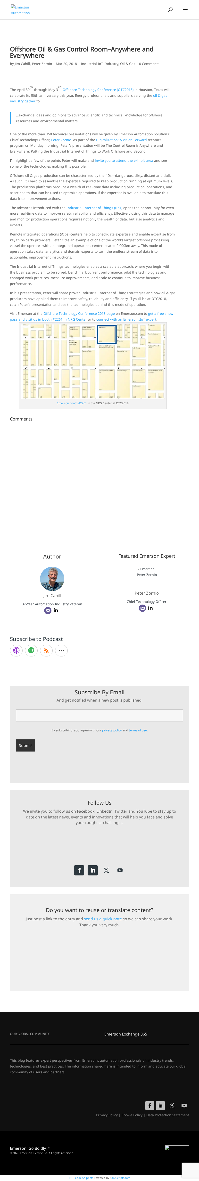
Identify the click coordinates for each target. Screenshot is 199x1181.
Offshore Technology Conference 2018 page (79, 313)
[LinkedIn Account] (55, 610)
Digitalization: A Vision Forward (121, 140)
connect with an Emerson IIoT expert (126, 319)
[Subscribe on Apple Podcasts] (16, 650)
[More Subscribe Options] (61, 650)
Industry (111, 63)
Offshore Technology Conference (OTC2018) (98, 89)
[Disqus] (99, 484)
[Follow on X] (106, 870)
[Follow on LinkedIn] (93, 870)
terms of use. (138, 730)
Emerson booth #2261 (72, 403)
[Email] (47, 610)
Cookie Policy (132, 1115)
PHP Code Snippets (81, 1178)
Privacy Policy (107, 1115)
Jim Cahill (22, 63)
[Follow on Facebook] (79, 870)
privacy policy (112, 730)
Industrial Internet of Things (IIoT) (94, 207)
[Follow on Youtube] (120, 870)
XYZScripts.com (120, 1178)
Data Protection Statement (167, 1115)
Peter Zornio (42, 63)
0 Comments (149, 63)
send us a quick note (103, 919)
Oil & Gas (127, 63)
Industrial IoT (92, 63)
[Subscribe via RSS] (46, 650)
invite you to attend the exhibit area (124, 160)
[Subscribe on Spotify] (31, 650)
